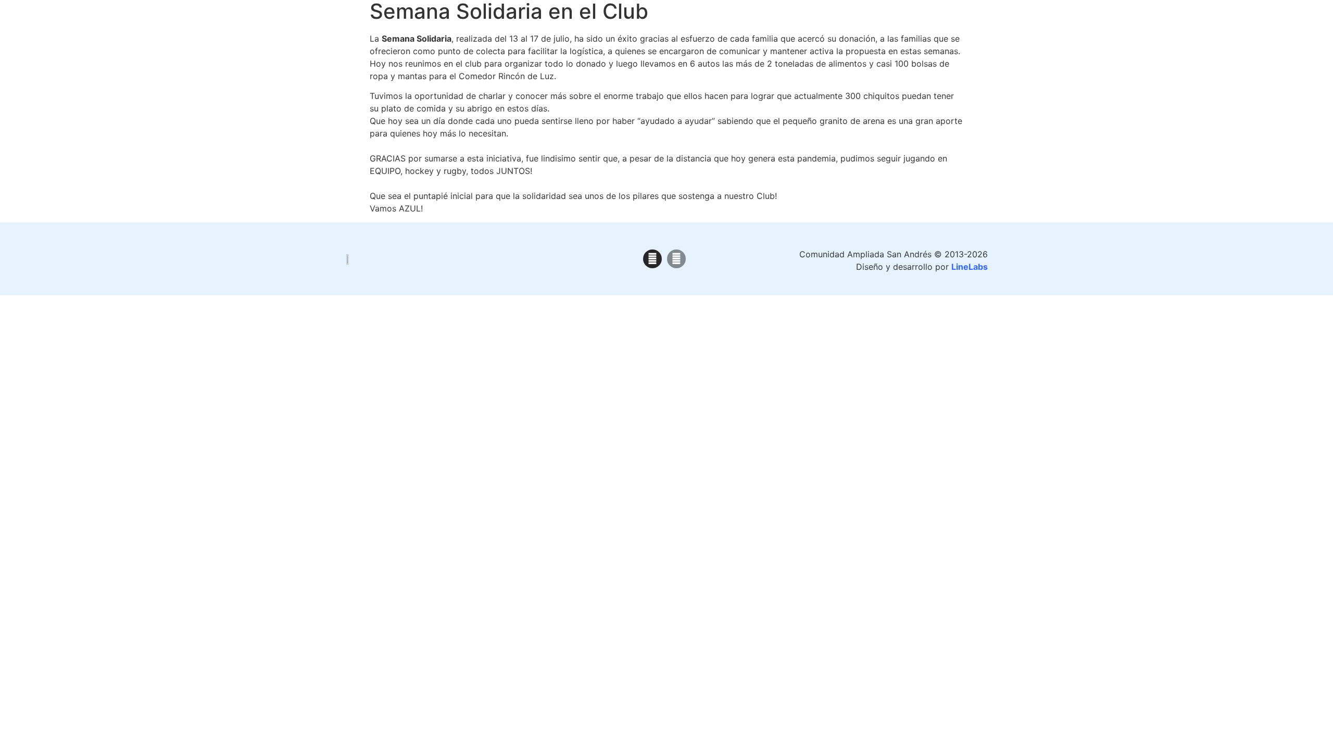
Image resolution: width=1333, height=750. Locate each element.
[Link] (676, 258)
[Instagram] (652, 258)
